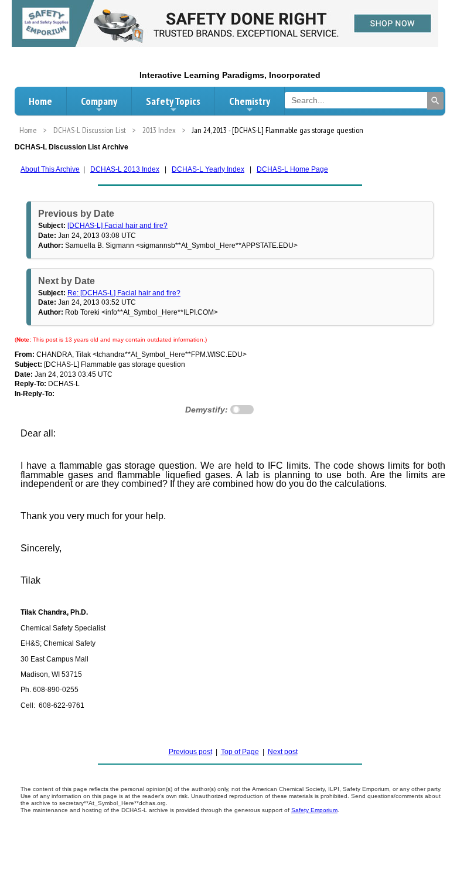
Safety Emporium (314, 810)
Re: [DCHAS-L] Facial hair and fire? (123, 293)
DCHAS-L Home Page (292, 169)
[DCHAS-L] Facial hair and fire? (117, 225)
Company (99, 101)
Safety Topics (173, 101)
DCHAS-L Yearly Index (208, 169)
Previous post (190, 752)
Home (40, 101)
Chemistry (249, 101)
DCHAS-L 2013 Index (124, 169)
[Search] (435, 101)
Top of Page (240, 752)
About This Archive (50, 169)
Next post (283, 752)
